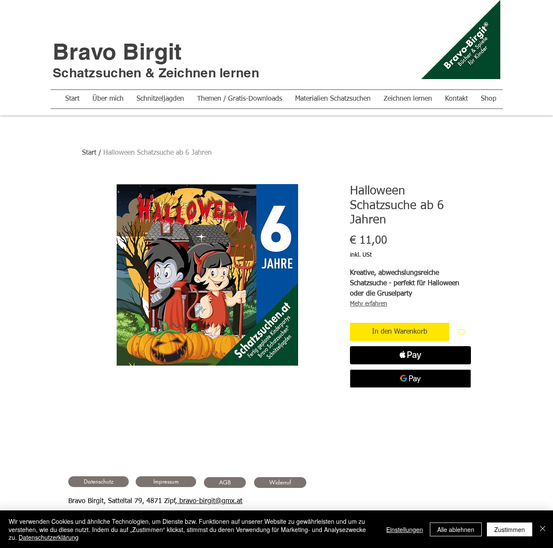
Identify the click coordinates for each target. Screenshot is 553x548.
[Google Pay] (410, 379)
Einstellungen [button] (404, 529)
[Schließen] (542, 529)
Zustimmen (509, 529)
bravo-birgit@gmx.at (209, 501)
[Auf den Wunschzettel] (462, 332)
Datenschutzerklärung (49, 537)
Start (89, 153)
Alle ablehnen (455, 529)
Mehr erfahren (368, 304)
